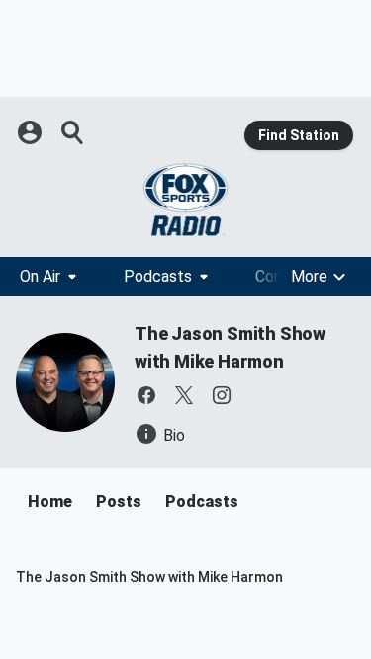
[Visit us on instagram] (221, 395)
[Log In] (32, 132)
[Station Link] (185, 199)
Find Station (298, 135)
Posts (118, 501)
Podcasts (158, 276)
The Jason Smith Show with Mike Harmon (149, 577)
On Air (40, 276)
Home (50, 501)
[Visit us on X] (184, 395)
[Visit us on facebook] (146, 395)
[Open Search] (73, 132)
